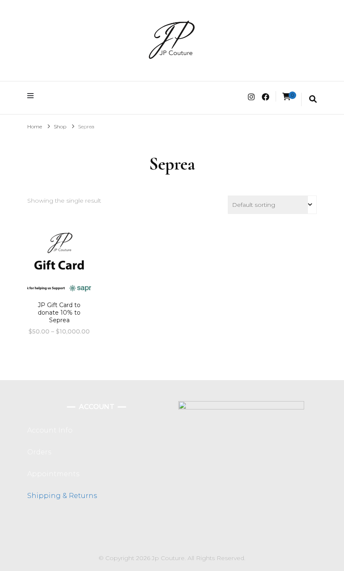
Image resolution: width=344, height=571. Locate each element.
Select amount (59, 267)
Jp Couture (168, 558)
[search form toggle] (313, 99)
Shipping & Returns (62, 496)
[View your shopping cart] (286, 97)
